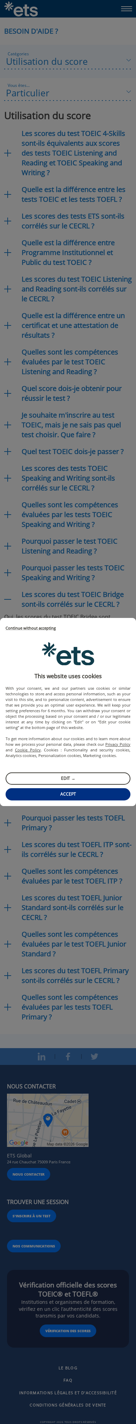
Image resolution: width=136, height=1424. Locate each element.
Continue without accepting (31, 628)
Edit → (68, 778)
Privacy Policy (117, 744)
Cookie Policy (28, 749)
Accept (68, 794)
